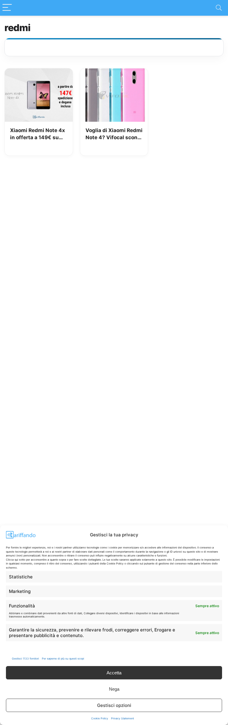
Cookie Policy (99, 718)
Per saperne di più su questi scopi (63, 658)
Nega (114, 689)
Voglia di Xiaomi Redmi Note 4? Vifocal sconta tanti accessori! (114, 134)
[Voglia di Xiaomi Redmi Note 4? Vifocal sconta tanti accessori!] (114, 73)
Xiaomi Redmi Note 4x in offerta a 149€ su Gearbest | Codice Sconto (37, 134)
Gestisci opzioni (114, 705)
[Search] (219, 8)
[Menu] (7, 8)
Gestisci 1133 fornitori (25, 658)
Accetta (114, 672)
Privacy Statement (122, 718)
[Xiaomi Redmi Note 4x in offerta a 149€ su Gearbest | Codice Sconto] (39, 73)
